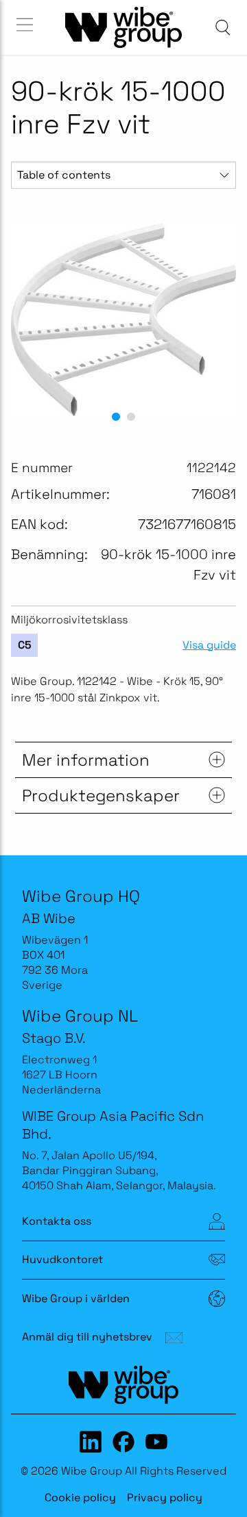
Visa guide (209, 645)
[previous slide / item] (26, 319)
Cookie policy (80, 1497)
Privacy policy (164, 1497)
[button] (116, 417)
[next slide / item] (220, 319)
